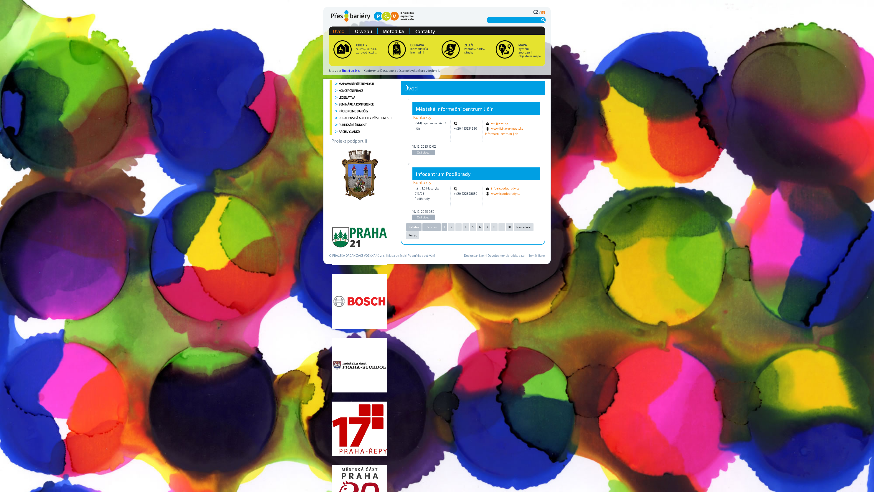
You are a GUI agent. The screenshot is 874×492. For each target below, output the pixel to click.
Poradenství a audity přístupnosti (365, 118)
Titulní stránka (351, 70)
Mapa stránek (396, 255)
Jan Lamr (480, 255)
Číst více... (423, 152)
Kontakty (424, 31)
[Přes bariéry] (350, 16)
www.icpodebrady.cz (505, 193)
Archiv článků (349, 131)
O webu (363, 31)
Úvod (339, 31)
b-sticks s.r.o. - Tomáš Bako (526, 255)
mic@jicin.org (499, 123)
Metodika (393, 31)
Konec (413, 235)
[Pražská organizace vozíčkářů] (394, 16)
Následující (523, 227)
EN (543, 12)
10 (509, 227)
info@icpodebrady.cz (505, 188)
